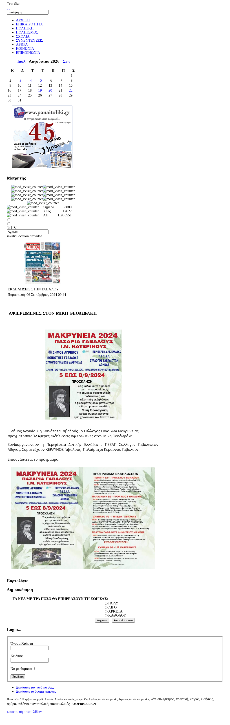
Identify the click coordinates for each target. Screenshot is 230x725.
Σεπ (66, 61)
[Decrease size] (9, 8)
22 (71, 90)
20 (50, 90)
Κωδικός (17, 656)
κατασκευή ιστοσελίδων (24, 712)
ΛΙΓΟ (112, 607)
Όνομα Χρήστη (22, 643)
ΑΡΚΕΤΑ (115, 611)
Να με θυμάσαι (22, 669)
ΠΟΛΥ (113, 603)
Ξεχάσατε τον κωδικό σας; (35, 687)
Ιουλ (21, 61)
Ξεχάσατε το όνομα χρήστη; (36, 691)
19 (40, 90)
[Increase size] (7, 8)
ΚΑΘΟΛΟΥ (117, 615)
